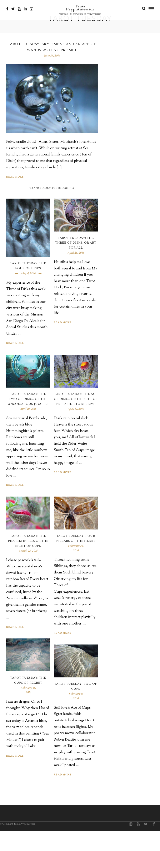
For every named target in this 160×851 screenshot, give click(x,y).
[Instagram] (31, 9)
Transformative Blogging (52, 188)
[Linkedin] (25, 9)
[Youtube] (19, 9)
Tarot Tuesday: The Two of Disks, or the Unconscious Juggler (28, 399)
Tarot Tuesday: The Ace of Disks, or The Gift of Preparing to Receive (76, 399)
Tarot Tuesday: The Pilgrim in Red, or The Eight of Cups (28, 541)
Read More (15, 177)
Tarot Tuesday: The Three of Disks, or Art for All (75, 243)
